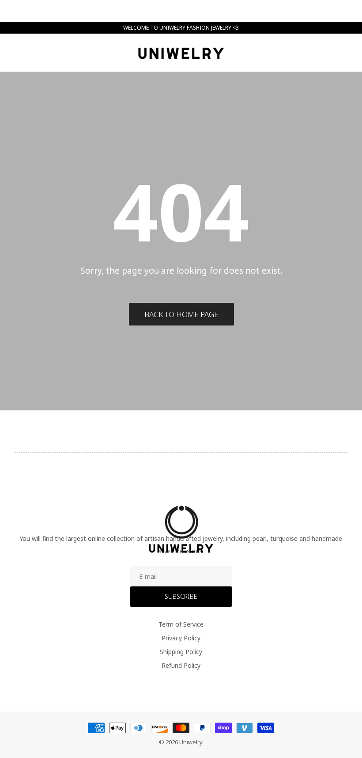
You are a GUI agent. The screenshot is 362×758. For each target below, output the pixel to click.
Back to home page (181, 314)
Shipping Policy (181, 651)
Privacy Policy (181, 638)
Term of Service (181, 624)
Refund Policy (181, 665)
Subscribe (181, 596)
